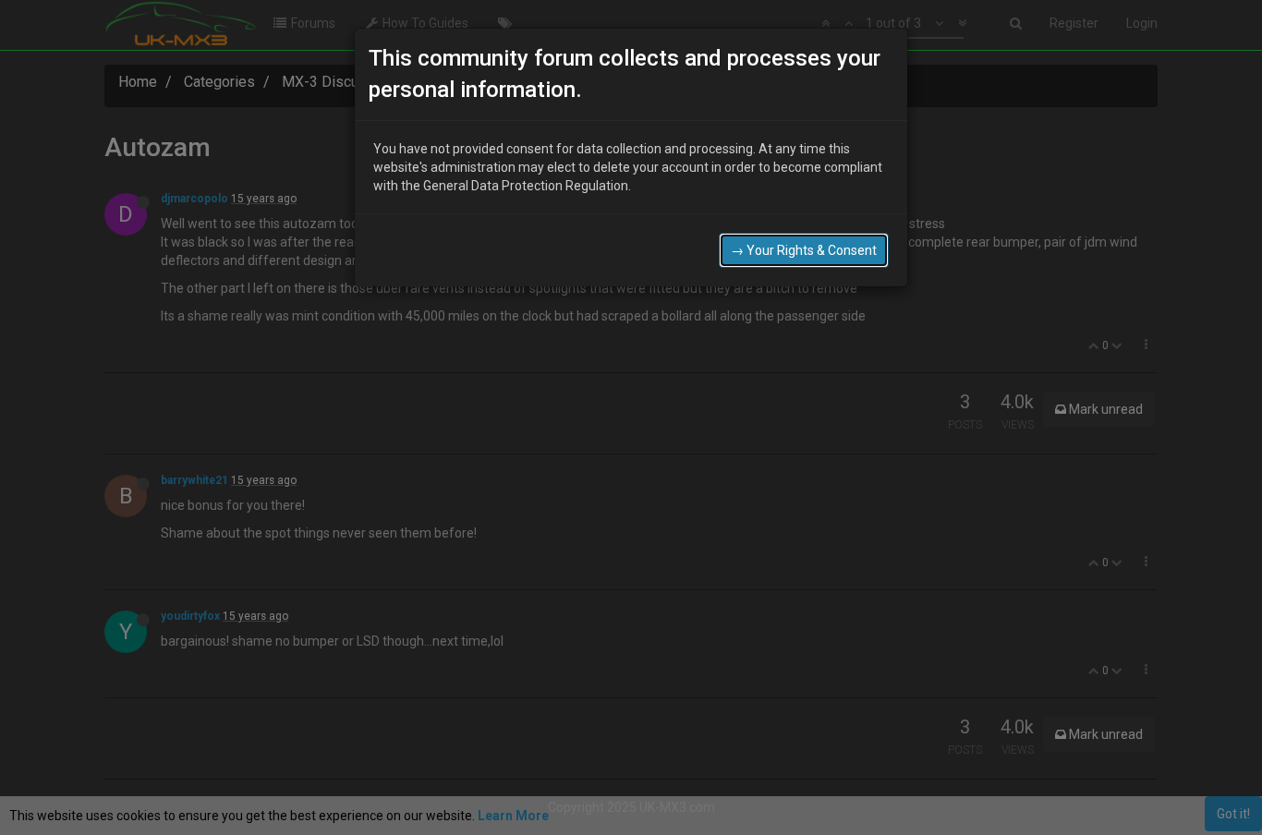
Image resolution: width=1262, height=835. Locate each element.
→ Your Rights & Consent (804, 250)
